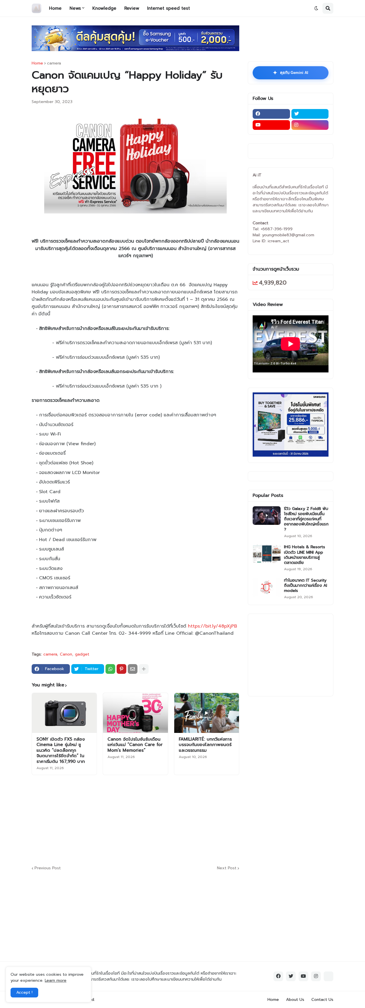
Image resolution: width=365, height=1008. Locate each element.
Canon (66, 654)
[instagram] (310, 125)
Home (37, 63)
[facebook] (271, 114)
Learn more (55, 980)
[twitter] (310, 114)
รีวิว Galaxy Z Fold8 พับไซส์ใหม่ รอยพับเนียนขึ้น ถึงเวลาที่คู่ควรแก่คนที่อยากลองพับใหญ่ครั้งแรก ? (306, 519)
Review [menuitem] (131, 8)
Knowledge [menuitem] (104, 8)
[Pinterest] (121, 669)
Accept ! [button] (24, 992)
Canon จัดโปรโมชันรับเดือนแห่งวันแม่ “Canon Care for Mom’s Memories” (135, 745)
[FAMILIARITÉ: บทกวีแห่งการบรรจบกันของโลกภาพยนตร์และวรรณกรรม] (206, 713)
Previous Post (48, 868)
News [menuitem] (75, 8)
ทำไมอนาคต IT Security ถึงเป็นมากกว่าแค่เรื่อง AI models (305, 586)
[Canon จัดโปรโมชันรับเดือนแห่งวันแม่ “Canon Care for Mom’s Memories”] (135, 713)
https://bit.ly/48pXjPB (212, 626)
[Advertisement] (170, 819)
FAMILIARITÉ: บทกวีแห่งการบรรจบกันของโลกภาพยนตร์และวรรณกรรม (205, 745)
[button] (316, 8)
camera (54, 63)
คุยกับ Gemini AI (290, 73)
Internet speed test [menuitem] (168, 8)
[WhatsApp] (110, 669)
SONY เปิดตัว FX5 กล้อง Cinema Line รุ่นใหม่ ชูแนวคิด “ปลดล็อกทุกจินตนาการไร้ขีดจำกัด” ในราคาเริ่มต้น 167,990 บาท (60, 751)
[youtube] (271, 125)
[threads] (328, 976)
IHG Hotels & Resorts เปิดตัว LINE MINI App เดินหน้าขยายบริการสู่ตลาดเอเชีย (304, 555)
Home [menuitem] (55, 8)
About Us (295, 1000)
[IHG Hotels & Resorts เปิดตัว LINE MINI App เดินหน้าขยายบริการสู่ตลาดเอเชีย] (267, 554)
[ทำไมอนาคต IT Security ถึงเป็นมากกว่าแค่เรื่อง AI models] (267, 587)
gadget (82, 654)
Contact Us (322, 1000)
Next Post (226, 868)
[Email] (132, 669)
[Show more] (144, 669)
